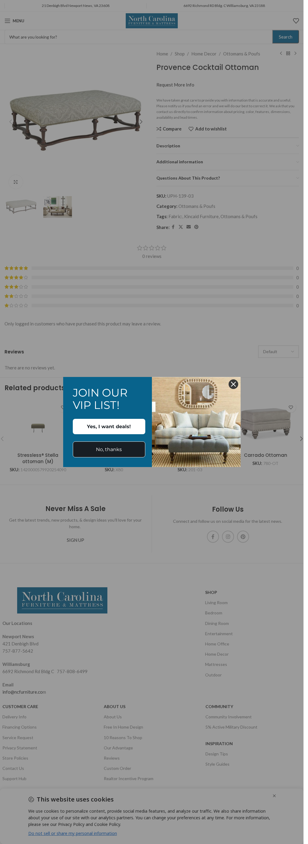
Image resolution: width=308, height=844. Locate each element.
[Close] (233, 384)
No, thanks (109, 449)
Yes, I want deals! (109, 426)
